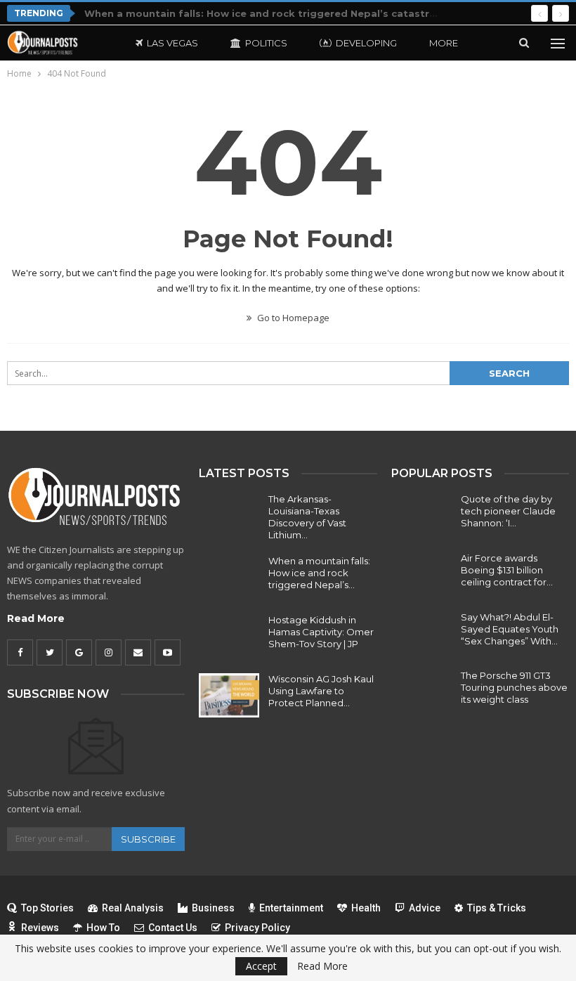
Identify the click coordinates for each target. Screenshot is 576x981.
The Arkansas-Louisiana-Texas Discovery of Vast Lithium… (307, 516)
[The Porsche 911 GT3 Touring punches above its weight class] (421, 692)
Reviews (40, 927)
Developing (366, 42)
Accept (261, 966)
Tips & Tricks (496, 908)
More (443, 42)
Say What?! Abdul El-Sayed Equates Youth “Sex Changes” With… (509, 629)
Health (366, 908)
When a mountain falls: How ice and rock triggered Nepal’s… (319, 572)
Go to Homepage (292, 317)
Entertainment (291, 908)
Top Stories (47, 908)
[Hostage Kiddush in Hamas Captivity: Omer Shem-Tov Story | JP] (229, 636)
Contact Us (172, 927)
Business (213, 908)
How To (103, 927)
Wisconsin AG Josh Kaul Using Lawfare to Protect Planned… (321, 690)
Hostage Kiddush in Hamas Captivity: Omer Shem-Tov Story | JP (321, 631)
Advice (424, 908)
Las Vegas (172, 42)
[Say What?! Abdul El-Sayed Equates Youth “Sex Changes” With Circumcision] (421, 633)
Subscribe (148, 839)
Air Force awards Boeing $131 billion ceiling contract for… (507, 569)
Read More (36, 618)
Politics (266, 42)
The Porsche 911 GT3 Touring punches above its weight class (514, 687)
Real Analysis (133, 908)
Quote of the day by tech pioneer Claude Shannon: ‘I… (508, 510)
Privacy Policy (257, 927)
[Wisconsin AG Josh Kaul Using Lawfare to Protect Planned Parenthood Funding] (229, 695)
